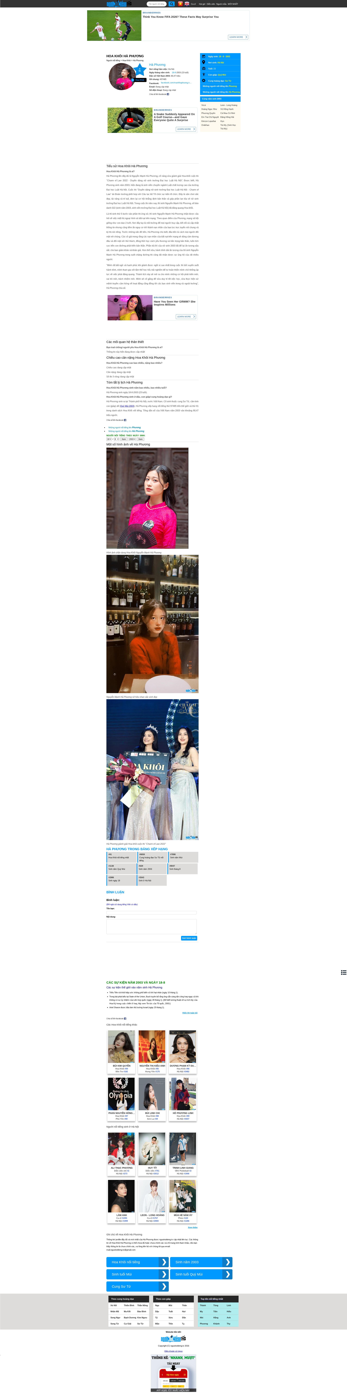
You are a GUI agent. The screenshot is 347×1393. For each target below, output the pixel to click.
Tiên (215, 1311)
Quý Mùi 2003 (127, 406)
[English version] (187, 5)
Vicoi (203, 105)
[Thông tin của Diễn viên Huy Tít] (152, 1164)
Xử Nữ (113, 1305)
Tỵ (183, 1324)
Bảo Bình (141, 1311)
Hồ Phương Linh (183, 1113)
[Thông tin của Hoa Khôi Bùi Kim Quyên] (121, 1062)
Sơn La (152, 1119)
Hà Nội (183, 1071)
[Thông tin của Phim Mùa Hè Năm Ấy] (182, 1212)
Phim (183, 1218)
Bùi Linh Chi (152, 1113)
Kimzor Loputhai (208, 121)
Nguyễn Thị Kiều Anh (152, 1066)
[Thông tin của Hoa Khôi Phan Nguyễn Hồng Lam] (121, 1109)
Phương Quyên (208, 113)
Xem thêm (192, 1227)
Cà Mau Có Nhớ (227, 113)
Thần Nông (142, 1305)
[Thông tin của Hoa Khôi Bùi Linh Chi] (152, 1109)
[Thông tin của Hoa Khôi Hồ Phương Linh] (182, 1109)
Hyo (222, 121)
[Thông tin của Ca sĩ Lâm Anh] (121, 1212)
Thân (184, 1305)
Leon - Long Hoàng (152, 1215)
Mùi (170, 1305)
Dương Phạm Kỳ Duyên (183, 1066)
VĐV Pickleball (183, 1171)
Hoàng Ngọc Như (209, 109)
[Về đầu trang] (344, 1390)
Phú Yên (122, 1119)
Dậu (157, 1311)
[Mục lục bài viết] (344, 972)
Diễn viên (211, 4)
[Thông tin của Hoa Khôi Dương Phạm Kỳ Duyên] (182, 1062)
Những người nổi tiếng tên (124, 427)
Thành (203, 1305)
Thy (228, 1324)
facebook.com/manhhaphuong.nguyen (176, 82)
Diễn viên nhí (121, 1171)
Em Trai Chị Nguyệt (210, 117)
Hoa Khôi (126, 60)
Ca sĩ (193, 4)
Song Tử (114, 1324)
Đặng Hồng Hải (227, 117)
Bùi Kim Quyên (121, 1066)
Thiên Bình (129, 1305)
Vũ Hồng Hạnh (226, 109)
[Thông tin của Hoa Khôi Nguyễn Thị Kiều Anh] (152, 1062)
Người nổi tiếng (113, 60)
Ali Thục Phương (122, 1168)
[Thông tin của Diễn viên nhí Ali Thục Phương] (121, 1164)
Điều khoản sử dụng (173, 1351)
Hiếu (229, 1311)
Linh (229, 1305)
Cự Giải (127, 1324)
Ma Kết (127, 1311)
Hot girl (202, 4)
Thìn (171, 1324)
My (201, 1311)
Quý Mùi (222, 75)
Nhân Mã (114, 1311)
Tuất (171, 1311)
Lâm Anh (122, 1215)
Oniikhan (205, 125)
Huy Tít (152, 1168)
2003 (228, 56)
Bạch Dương (130, 1317)
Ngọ (157, 1305)
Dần (184, 1317)
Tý (156, 1317)
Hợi (184, 1311)
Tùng (215, 1305)
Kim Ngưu (142, 1317)
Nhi (201, 1317)
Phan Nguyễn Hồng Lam (121, 1113)
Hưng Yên (152, 1071)
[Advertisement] (152, 961)
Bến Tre (122, 1071)
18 (220, 56)
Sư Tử (228, 81)
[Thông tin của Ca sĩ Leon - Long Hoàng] (152, 1212)
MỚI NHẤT (233, 4)
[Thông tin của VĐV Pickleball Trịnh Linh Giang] (182, 1164)
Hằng (215, 1317)
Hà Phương (138, 60)
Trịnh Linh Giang (183, 1168)
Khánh (216, 1324)
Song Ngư (115, 1317)
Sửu (171, 1317)
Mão (157, 1324)
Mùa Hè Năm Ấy (183, 1215)
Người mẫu (221, 4)
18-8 (174, 72)
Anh (229, 1317)
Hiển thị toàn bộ (189, 1013)
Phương (204, 1324)
